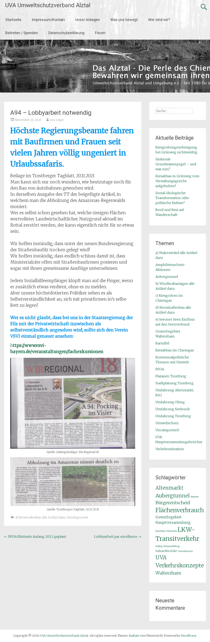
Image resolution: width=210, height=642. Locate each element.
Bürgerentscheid (172, 502)
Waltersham (168, 573)
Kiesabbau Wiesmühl (166, 531)
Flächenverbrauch (179, 510)
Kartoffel (162, 343)
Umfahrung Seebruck (172, 409)
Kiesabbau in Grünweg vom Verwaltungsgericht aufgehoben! (177, 181)
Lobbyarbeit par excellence (117, 536)
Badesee (195, 496)
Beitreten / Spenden (21, 33)
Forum (100, 33)
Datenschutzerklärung (66, 33)
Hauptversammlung (173, 522)
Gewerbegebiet (168, 517)
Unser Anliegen (87, 19)
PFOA (159, 369)
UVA (161, 557)
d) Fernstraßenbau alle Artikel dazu (40, 517)
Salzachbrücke (166, 551)
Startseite (13, 19)
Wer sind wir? (159, 19)
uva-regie (57, 120)
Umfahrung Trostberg (173, 416)
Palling (158, 546)
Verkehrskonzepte (179, 565)
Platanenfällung (171, 546)
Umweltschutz (167, 423)
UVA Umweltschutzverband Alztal (47, 5)
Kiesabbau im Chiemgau (174, 350)
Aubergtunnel (166, 277)
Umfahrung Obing (170, 402)
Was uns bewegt (124, 19)
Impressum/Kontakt (48, 19)
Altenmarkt (169, 488)
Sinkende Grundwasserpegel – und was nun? (175, 164)
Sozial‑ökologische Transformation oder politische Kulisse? (172, 198)
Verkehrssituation (169, 449)
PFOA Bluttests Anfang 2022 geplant (35, 536)
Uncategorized (77, 517)
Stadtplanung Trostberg (174, 383)
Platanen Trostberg (170, 376)
